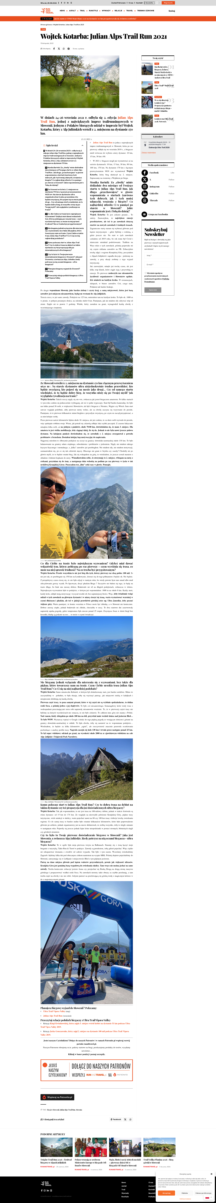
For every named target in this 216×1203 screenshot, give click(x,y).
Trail (43, 29)
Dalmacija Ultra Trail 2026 (159, 147)
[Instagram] (158, 186)
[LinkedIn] (68, 3)
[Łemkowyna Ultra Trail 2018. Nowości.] (147, 121)
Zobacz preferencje (203, 1193)
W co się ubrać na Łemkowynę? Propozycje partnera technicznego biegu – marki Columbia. (163, 105)
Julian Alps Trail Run (67, 1110)
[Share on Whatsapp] (63, 48)
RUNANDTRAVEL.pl (47, 1167)
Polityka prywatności (185, 1199)
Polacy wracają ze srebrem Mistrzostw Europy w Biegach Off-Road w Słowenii (91, 1162)
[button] (211, 1174)
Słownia (79, 1110)
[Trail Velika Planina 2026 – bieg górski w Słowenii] (159, 1147)
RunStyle (158, 97)
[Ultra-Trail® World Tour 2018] (147, 87)
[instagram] (64, 3)
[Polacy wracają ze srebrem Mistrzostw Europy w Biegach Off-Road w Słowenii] (91, 1147)
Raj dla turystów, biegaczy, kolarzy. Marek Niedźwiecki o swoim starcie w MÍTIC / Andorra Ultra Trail (164, 72)
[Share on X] (59, 48)
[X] (158, 179)
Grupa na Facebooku (158, 214)
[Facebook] (61, 3)
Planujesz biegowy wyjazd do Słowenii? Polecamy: (62, 270)
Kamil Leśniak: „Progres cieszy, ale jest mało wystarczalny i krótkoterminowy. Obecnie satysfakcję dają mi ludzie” (100, 19)
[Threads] (71, 3)
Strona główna (46, 25)
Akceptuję (166, 1193)
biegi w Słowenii (53, 1110)
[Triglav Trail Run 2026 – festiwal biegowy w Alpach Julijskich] (56, 1147)
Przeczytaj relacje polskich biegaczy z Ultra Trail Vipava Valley (64, 276)
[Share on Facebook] (54, 48)
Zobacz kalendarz (149, 152)
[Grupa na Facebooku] (144, 214)
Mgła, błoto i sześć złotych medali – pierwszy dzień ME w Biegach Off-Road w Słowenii (125, 1162)
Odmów (185, 1193)
